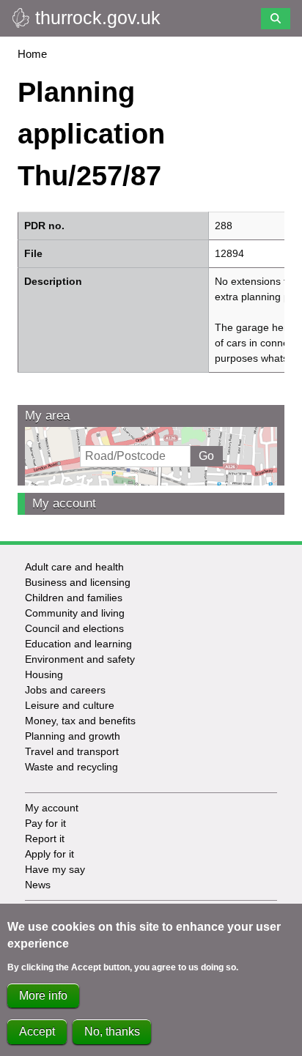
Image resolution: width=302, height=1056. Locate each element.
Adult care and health (74, 567)
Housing (44, 674)
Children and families (73, 597)
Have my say (55, 869)
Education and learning (78, 644)
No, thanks (112, 1031)
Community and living (75, 613)
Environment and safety (80, 659)
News (38, 884)
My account (64, 503)
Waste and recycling (71, 767)
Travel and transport (72, 751)
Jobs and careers (65, 690)
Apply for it (49, 854)
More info (43, 995)
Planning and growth (72, 736)
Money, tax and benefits (80, 720)
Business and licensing (77, 582)
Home (32, 54)
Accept (37, 1031)
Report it (45, 838)
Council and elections (74, 628)
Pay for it (45, 823)
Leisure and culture (69, 705)
